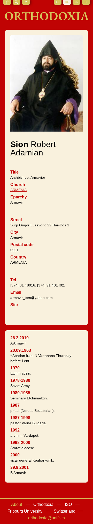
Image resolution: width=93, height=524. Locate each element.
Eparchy (18, 197)
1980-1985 (20, 393)
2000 (15, 455)
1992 (15, 430)
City (14, 232)
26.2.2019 (19, 338)
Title (14, 172)
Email (15, 292)
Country (18, 257)
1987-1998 (20, 417)
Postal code (22, 244)
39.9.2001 (19, 467)
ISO (68, 504)
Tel (13, 280)
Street (16, 220)
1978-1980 (20, 380)
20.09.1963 (20, 350)
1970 (15, 368)
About (16, 504)
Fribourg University (24, 511)
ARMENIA (18, 190)
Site (14, 305)
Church (17, 184)
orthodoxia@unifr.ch (46, 518)
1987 (15, 405)
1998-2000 (20, 442)
